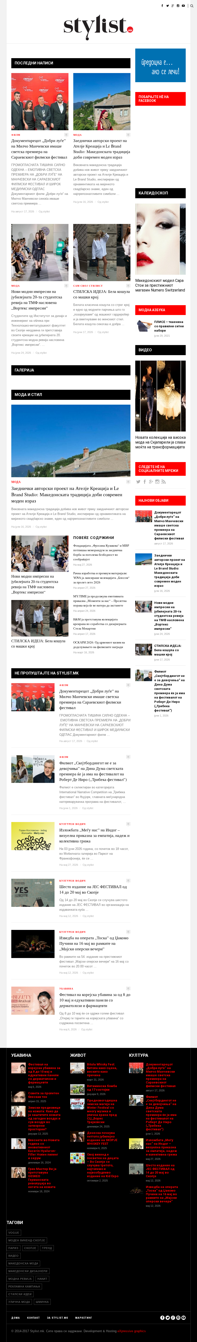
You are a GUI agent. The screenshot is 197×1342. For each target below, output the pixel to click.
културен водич (72, 824)
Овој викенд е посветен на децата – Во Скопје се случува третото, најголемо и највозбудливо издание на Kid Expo (103, 1165)
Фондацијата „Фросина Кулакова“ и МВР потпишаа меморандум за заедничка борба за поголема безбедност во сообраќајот (101, 552)
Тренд (47, 1248)
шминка (42, 1301)
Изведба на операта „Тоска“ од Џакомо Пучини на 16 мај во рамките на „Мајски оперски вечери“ (94, 943)
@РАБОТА (117, 5)
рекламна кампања (24, 1286)
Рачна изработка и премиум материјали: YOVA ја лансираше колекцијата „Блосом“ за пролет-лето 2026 (101, 577)
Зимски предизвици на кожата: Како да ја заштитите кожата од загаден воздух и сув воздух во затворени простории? (44, 1118)
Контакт (33, 1317)
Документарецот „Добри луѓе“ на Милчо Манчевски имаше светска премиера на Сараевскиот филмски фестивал (39, 149)
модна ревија (20, 1278)
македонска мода (23, 1263)
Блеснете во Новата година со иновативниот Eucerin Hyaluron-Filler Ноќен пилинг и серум (44, 1149)
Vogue (13, 1232)
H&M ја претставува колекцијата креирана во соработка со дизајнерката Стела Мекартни (99, 624)
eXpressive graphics (131, 1331)
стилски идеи (20, 1294)
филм (15, 134)
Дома (10, 5)
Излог (157, 5)
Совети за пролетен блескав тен (43, 1095)
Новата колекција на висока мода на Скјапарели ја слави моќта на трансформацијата (160, 442)
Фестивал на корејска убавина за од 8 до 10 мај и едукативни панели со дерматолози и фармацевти (94, 1000)
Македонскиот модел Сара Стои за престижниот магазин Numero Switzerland (160, 285)
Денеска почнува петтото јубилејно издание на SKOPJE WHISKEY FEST (102, 1138)
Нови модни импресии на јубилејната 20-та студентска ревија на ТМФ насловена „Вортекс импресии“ (36, 300)
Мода (26, 5)
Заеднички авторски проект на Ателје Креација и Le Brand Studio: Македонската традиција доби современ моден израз (101, 149)
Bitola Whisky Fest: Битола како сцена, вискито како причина (102, 1070)
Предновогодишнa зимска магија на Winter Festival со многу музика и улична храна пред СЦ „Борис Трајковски (102, 1111)
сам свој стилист (88, 285)
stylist (46, 211)
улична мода (19, 1301)
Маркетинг (83, 1317)
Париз (13, 1248)
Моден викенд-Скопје (26, 1240)
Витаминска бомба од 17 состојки (102, 1087)
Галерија (138, 5)
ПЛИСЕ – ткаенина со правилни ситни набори (169, 326)
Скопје (30, 1248)
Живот (78, 5)
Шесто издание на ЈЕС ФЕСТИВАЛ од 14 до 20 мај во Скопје (93, 889)
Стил (42, 5)
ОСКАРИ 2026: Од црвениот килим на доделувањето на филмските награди (99, 644)
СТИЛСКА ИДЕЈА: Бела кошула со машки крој (101, 294)
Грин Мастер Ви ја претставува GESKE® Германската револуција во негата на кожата (42, 1178)
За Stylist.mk (57, 1317)
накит (42, 1278)
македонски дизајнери (28, 1271)
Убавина (59, 5)
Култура (97, 5)
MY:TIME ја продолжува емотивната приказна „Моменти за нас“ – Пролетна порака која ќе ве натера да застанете (100, 600)
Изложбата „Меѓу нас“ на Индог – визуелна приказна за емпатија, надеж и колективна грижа (94, 835)
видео (13, 1255)
